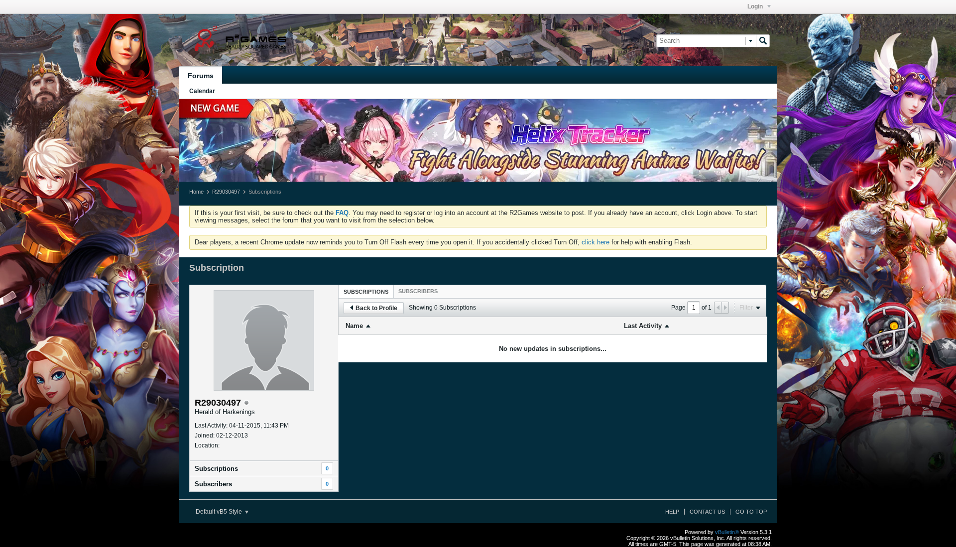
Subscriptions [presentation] (366, 292)
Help (672, 512)
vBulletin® (727, 532)
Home (196, 192)
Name (354, 325)
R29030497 (226, 192)
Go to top (751, 512)
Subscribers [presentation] (418, 291)
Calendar (202, 91)
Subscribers (213, 484)
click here (595, 242)
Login (755, 6)
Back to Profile (376, 308)
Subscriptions (216, 468)
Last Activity (643, 325)
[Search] (763, 40)
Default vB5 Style (219, 511)
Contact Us (707, 512)
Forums (201, 76)
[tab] (366, 291)
